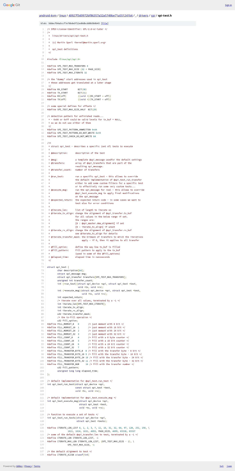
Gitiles (19, 466)
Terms (37, 466)
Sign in (228, 5)
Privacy (28, 466)
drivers (143, 15)
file (104, 23)
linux (62, 15)
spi (153, 15)
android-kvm (48, 15)
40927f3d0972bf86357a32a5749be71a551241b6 (101, 15)
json (229, 466)
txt (221, 466)
